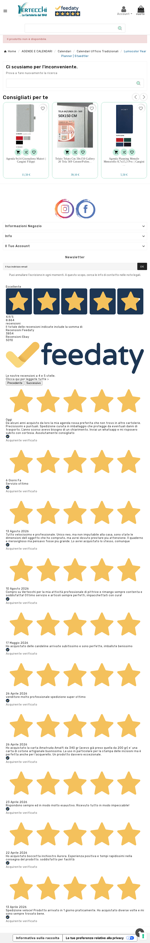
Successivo (33, 383)
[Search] (120, 28)
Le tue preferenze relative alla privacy (95, 938)
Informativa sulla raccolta (37, 938)
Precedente (14, 383)
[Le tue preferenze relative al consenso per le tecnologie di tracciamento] (143, 936)
